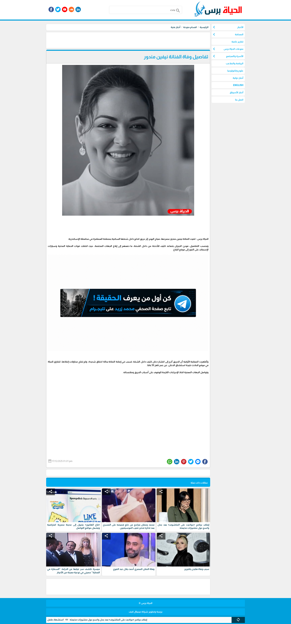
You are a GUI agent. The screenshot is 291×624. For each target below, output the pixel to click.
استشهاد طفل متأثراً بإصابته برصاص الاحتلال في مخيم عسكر (54, 619)
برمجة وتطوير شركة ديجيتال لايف (145, 611)
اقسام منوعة (190, 27)
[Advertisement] (149, 39)
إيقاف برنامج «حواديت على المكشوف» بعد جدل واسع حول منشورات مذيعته (130, 619)
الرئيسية (204, 27)
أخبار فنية (175, 27)
